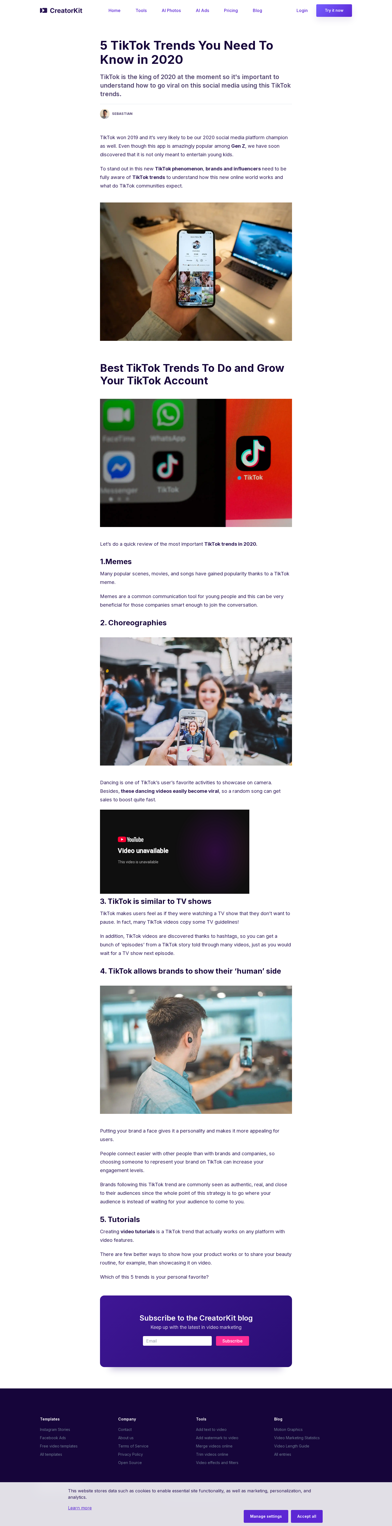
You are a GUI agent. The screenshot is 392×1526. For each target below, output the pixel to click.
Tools (141, 10)
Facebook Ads (53, 1437)
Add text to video (211, 1429)
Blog (257, 10)
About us (126, 1437)
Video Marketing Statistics (297, 1437)
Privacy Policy (130, 1454)
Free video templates (59, 1446)
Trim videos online (212, 1454)
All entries (282, 1454)
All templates (51, 1454)
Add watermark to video (217, 1437)
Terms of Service (133, 1446)
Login (302, 10)
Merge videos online (214, 1446)
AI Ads (202, 10)
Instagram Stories (55, 1429)
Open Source (130, 1462)
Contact (125, 1429)
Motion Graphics (288, 1429)
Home (115, 10)
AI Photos (171, 10)
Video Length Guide (291, 1446)
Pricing (231, 10)
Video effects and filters (217, 1462)
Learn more (80, 1508)
